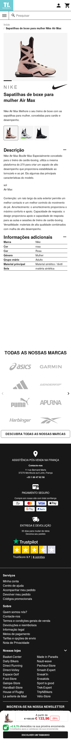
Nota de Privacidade (16, 642)
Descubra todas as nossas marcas (35, 434)
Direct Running (12, 665)
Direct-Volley (11, 670)
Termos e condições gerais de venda (26, 621)
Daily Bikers (11, 661)
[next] (68, 393)
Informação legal (13, 629)
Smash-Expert (46, 670)
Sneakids (43, 679)
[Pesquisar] (13, 15)
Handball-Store (13, 687)
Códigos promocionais (17, 599)
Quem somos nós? (15, 612)
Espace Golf (11, 674)
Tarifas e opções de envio (19, 638)
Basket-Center (12, 657)
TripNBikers (44, 692)
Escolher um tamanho (36, 735)
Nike (11, 87)
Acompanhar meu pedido (19, 590)
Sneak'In (42, 674)
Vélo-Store (44, 696)
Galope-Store (11, 683)
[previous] (2, 393)
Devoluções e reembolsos (20, 625)
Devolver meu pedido (17, 594)
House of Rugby (13, 692)
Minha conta (11, 581)
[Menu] (4, 15)
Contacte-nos (36, 465)
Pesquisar (22, 15)
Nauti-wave (44, 661)
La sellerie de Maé (15, 696)
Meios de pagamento (16, 634)
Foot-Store (10, 679)
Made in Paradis (47, 657)
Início (7, 24)
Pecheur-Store (46, 665)
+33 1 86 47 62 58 (36, 477)
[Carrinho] (67, 5)
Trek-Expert (44, 687)
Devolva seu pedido (36, 533)
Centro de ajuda (13, 585)
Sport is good (45, 683)
